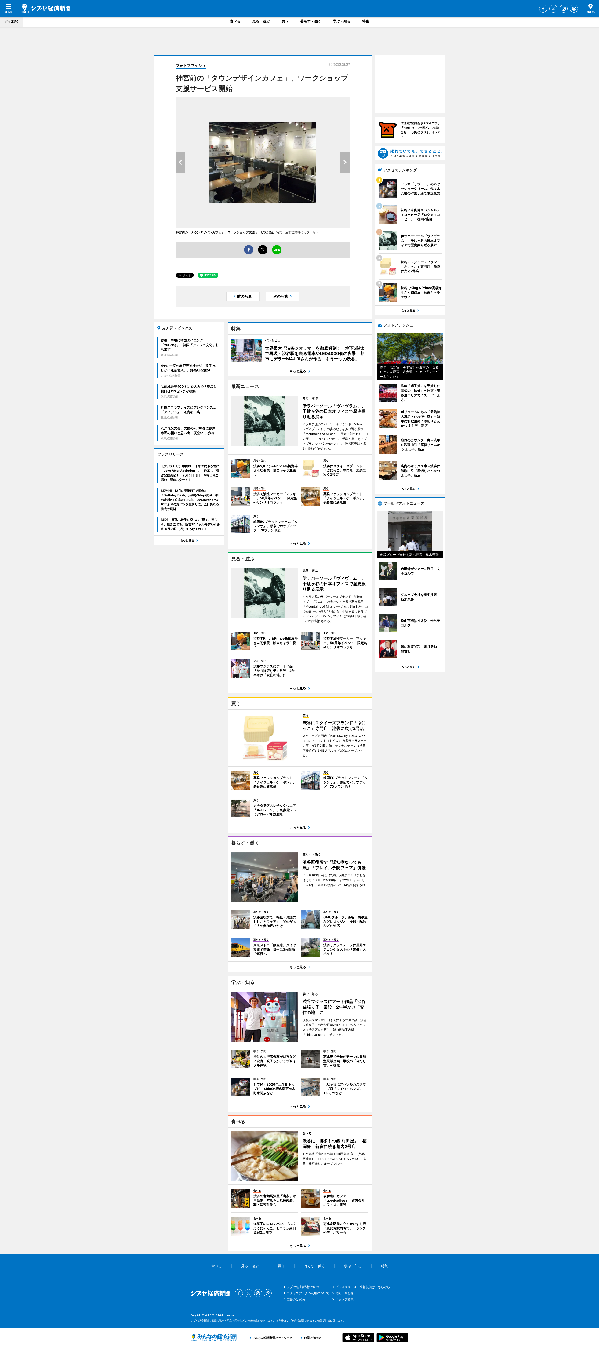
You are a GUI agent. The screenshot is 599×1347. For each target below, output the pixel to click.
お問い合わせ (344, 1293)
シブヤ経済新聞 (45, 8)
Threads (574, 9)
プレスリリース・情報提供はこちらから (362, 1287)
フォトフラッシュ (191, 65)
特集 (365, 21)
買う (285, 21)
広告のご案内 (296, 1299)
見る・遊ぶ (261, 21)
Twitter (553, 9)
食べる (235, 21)
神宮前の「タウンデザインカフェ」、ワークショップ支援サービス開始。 (226, 232)
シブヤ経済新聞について (303, 1287)
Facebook (543, 9)
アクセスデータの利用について (308, 1293)
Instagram (564, 9)
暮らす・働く (310, 21)
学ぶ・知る (342, 21)
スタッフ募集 (344, 1299)
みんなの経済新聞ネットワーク (214, 1337)
